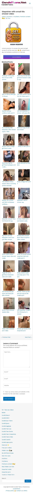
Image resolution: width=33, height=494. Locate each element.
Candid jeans (5, 423)
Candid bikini (5, 418)
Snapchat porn (6, 472)
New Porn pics (6, 456)
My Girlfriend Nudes (8, 453)
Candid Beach (6, 415)
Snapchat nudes (6, 469)
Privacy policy (10, 490)
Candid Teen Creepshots (9, 434)
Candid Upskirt (6, 439)
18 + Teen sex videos (8, 410)
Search (4, 478)
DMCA (25, 490)
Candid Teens (7, 5)
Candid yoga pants (7, 442)
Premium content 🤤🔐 (8, 464)
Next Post (28, 337)
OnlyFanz (4, 458)
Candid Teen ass (6, 429)
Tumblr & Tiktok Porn (8, 474)
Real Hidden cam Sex (8, 466)
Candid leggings (6, 426)
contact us (19, 490)
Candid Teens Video (7, 437)
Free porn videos (7, 447)
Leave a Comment (7, 16)
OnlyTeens (16, 16)
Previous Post (5, 337)
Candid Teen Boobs (7, 431)
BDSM (3, 412)
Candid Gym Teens (7, 420)
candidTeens (16, 488)
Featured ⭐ (5, 445)
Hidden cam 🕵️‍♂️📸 (7, 450)
